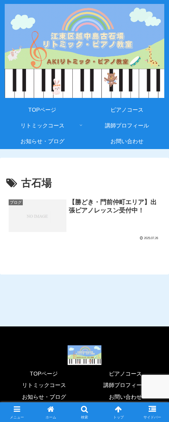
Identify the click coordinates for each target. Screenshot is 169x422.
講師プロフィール (125, 385)
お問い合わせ (125, 397)
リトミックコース (44, 385)
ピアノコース (125, 373)
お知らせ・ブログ (44, 397)
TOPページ (44, 373)
